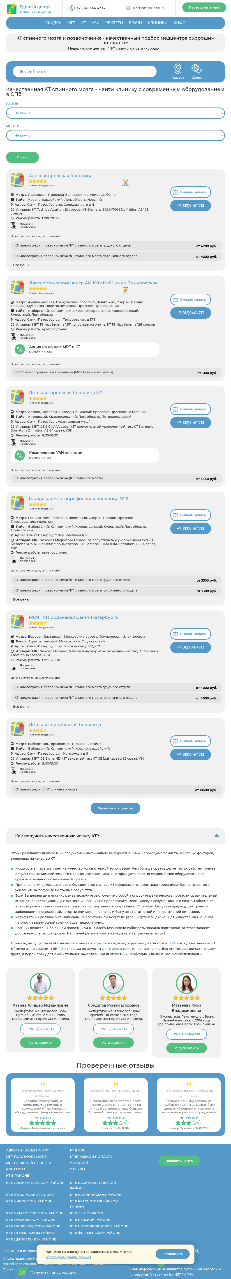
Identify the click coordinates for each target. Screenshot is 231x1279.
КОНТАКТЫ (15, 1169)
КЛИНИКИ (157, 23)
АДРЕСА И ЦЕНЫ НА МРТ (27, 1150)
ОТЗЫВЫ (77, 1169)
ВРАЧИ (135, 23)
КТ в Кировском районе (29, 1201)
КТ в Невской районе (90, 1220)
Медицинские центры (87, 48)
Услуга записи (40, 1043)
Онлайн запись (193, 192)
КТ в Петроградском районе (33, 1226)
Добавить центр (179, 1161)
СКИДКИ (53, 23)
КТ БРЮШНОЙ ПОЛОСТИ (91, 1157)
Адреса (178, 76)
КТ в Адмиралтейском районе (35, 1183)
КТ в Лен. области (86, 1213)
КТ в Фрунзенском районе (95, 1233)
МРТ (71, 23)
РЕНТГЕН (114, 23)
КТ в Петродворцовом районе (99, 1226)
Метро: (12, 126)
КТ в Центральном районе (31, 1239)
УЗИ (95, 23)
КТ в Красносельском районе (34, 1213)
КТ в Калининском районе (95, 1195)
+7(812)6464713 (190, 205)
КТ (83, 23)
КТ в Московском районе (30, 1220)
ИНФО (179, 23)
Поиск (22, 157)
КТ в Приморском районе (30, 1233)
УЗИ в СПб (79, 1163)
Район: (12, 104)
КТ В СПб (77, 1150)
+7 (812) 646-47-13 (91, 8)
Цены (197, 76)
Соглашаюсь (172, 1254)
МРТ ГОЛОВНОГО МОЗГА (27, 1157)
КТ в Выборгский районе (30, 1195)
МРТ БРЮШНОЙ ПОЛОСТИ (28, 1163)
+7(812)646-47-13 (40, 1029)
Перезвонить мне (204, 7)
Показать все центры (115, 808)
